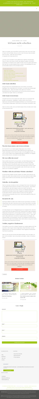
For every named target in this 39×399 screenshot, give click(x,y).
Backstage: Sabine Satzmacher (9, 293)
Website (3, 336)
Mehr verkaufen (32, 294)
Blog (21, 40)
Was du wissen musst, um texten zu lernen (13, 73)
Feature (25, 40)
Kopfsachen (5, 274)
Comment (4, 309)
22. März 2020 (5, 298)
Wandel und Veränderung (6, 296)
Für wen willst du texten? (9, 74)
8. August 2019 (23, 299)
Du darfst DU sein (8, 78)
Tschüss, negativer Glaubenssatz (11, 80)
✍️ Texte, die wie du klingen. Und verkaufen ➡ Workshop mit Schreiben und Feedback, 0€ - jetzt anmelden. (19, 3)
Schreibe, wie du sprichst (9, 77)
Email (3, 330)
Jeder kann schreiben (9, 70)
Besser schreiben (16, 40)
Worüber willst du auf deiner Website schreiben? (15, 76)
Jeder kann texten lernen (9, 71)
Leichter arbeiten (13, 294)
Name (3, 324)
